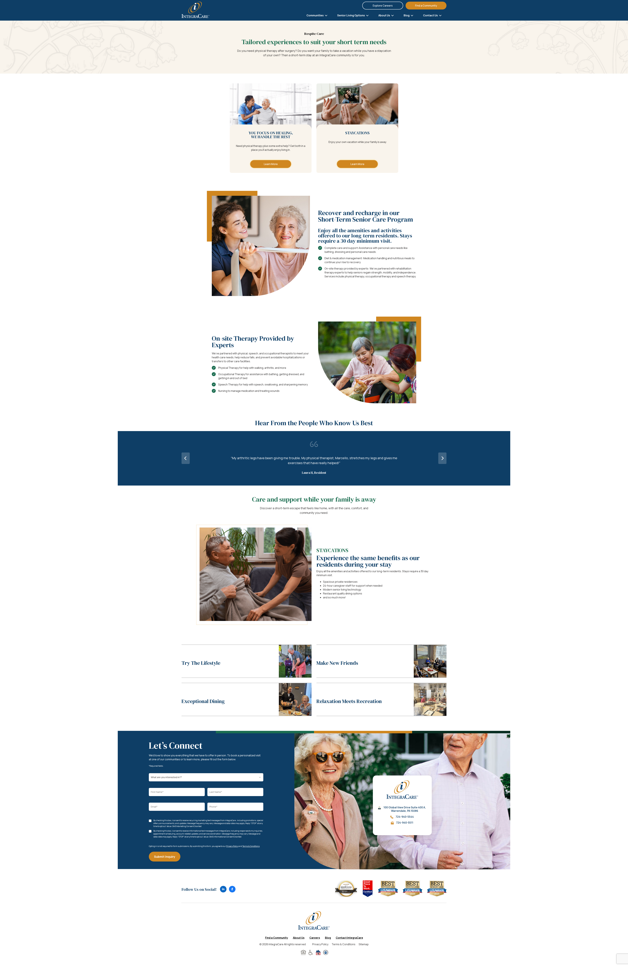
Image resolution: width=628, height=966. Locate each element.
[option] (314, 458)
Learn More (271, 164)
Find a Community (426, 5)
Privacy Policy (232, 846)
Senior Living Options (351, 15)
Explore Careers (383, 5)
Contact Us (430, 15)
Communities (315, 15)
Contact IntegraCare (349, 938)
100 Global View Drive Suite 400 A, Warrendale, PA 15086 (405, 809)
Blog (407, 15)
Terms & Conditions (251, 846)
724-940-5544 (405, 816)
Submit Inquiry (164, 857)
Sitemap (364, 944)
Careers (314, 938)
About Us (384, 15)
